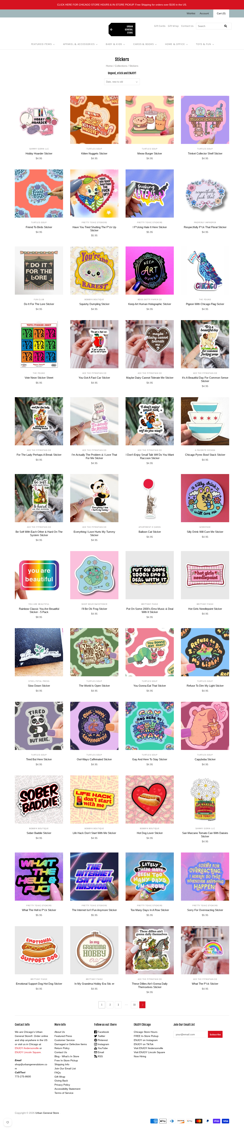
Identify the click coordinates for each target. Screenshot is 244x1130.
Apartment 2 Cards (150, 527)
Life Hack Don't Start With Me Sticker (94, 832)
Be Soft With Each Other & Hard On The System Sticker (39, 533)
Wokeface (205, 527)
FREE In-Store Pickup (146, 1036)
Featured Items (41, 44)
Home (109, 65)
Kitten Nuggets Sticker (94, 153)
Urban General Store (47, 1112)
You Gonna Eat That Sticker (149, 685)
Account (204, 13)
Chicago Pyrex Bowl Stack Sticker (205, 454)
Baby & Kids (114, 44)
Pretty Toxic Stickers (94, 222)
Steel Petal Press (38, 681)
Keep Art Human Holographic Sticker (149, 304)
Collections (121, 65)
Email (100, 1052)
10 (134, 1004)
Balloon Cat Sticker (150, 531)
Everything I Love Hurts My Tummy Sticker (94, 533)
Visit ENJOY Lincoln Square (149, 1052)
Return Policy (61, 1048)
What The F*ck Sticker (205, 983)
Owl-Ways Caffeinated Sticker (94, 759)
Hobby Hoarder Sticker (39, 153)
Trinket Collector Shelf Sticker (205, 153)
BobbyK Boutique (94, 299)
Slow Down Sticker (39, 685)
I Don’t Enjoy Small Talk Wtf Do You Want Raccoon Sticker (150, 456)
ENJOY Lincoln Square (28, 1052)
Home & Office (175, 44)
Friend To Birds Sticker (39, 227)
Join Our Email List (65, 1068)
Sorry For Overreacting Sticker (205, 910)
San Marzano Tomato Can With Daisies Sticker (205, 834)
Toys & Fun (203, 44)
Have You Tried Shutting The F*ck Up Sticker (94, 229)
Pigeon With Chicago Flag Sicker (205, 304)
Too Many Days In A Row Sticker (150, 910)
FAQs (57, 1072)
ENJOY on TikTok (143, 1044)
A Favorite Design (205, 450)
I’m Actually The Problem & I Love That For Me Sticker (94, 456)
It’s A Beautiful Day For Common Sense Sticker (205, 379)
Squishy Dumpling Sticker (94, 304)
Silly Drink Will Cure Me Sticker (205, 531)
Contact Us (187, 25)
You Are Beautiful (38, 604)
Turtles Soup (94, 148)
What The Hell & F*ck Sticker (39, 910)
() (221, 13)
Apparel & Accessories (79, 44)
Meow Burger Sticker (149, 153)
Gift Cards (159, 25)
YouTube (102, 1048)
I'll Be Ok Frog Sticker (94, 608)
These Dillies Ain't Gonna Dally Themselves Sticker (150, 985)
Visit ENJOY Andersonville (148, 1048)
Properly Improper (205, 222)
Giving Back (61, 1080)
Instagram (103, 1044)
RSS (100, 1056)
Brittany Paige (149, 604)
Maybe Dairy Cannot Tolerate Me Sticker (149, 377)
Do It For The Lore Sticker (39, 304)
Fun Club (39, 299)
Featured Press (63, 1036)
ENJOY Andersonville (27, 1048)
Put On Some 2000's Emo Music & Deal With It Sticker (149, 610)
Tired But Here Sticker (39, 759)
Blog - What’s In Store (66, 1056)
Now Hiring (140, 1056)
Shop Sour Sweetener (94, 604)
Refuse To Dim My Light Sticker (205, 685)
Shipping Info (61, 1064)
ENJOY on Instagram (146, 1040)
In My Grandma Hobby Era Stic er (94, 983)
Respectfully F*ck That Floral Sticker (205, 227)
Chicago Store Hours (145, 1031)
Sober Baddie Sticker (39, 832)
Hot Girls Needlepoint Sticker (205, 608)
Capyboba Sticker (205, 759)
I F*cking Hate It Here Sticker (150, 227)
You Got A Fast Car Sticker (94, 377)
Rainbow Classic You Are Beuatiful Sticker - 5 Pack (39, 610)
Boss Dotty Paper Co (150, 299)
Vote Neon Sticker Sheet (39, 377)
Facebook (103, 1031)
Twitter (101, 1036)
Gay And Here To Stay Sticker (149, 759)
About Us (59, 1031)
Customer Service (64, 1040)
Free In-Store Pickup (66, 1060)
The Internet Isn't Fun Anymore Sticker (94, 910)
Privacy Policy (62, 1084)
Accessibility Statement (67, 1088)
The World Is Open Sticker (94, 685)
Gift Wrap (173, 25)
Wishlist (191, 13)
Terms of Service (63, 1092)
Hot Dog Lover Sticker (150, 832)
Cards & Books (143, 44)
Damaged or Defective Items (70, 1044)
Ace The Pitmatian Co (94, 373)
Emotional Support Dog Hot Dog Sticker (39, 983)
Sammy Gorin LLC (39, 148)
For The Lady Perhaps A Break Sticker (39, 454)
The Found (205, 299)
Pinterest (102, 1040)
